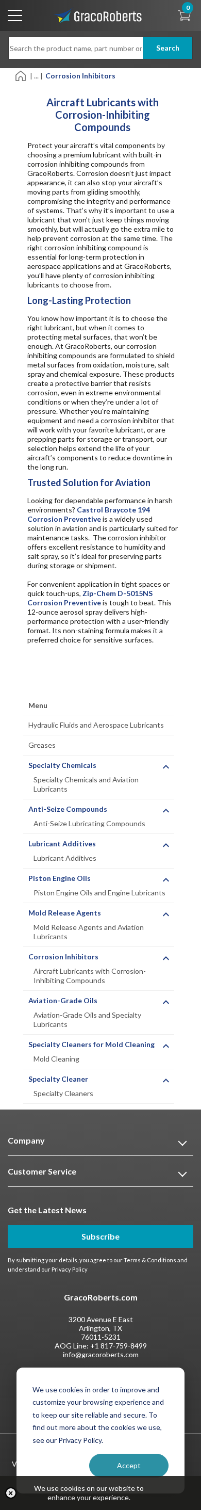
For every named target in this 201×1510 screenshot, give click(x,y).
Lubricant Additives (62, 843)
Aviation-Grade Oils (62, 1000)
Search (167, 47)
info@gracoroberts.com (101, 1354)
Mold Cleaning (56, 1058)
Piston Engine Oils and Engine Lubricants (99, 892)
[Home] (21, 75)
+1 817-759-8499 (118, 1345)
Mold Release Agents (64, 912)
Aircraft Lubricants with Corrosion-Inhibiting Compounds (90, 976)
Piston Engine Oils (59, 878)
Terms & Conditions (150, 1260)
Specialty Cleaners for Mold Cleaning (91, 1044)
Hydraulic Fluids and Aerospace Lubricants (96, 724)
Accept (129, 1465)
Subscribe (100, 1236)
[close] (10, 1493)
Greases (42, 745)
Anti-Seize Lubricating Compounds (89, 823)
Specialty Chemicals (62, 765)
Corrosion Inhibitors (63, 956)
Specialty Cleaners (63, 1093)
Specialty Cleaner (58, 1078)
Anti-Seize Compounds (67, 809)
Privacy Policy (70, 1269)
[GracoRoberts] (98, 14)
